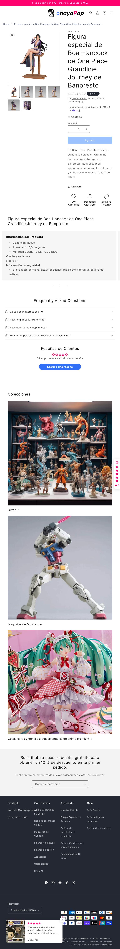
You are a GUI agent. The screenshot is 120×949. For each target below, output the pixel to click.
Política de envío (79, 942)
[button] (111, 13)
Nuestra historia (69, 810)
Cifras (12, 510)
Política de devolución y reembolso (68, 832)
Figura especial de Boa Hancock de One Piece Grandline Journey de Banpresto (58, 24)
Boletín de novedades (99, 828)
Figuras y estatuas (44, 842)
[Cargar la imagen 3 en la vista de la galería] (41, 92)
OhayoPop (65, 938)
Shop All (38, 871)
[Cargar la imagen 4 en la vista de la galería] (54, 92)
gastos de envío (79, 98)
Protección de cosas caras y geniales (72, 845)
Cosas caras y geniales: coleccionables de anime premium (48, 738)
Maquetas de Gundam (23, 624)
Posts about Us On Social (71, 856)
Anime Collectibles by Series (44, 811)
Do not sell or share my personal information (91, 945)
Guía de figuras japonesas (95, 819)
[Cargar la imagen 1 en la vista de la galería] (14, 92)
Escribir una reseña (60, 366)
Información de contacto (101, 942)
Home (6, 24)
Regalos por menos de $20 (44, 822)
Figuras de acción (44, 849)
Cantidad (72, 123)
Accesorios (40, 856)
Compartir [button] (76, 186)
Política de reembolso (102, 938)
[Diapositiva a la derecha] (66, 285)
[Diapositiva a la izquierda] (53, 285)
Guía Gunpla (93, 810)
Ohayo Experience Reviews (71, 819)
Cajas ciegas (41, 863)
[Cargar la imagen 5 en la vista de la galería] (14, 105)
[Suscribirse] (84, 784)
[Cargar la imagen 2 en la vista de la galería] (27, 92)
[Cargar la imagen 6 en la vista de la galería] (27, 105)
